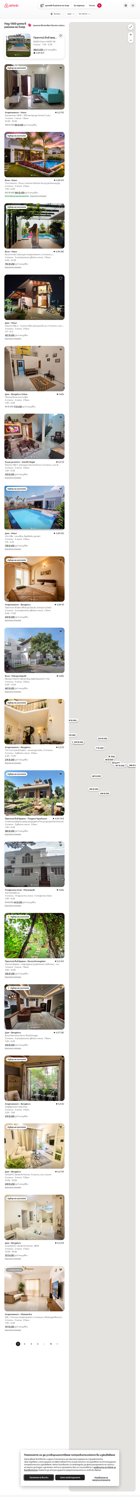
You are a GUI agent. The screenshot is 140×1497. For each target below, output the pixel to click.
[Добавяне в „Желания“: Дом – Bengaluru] (61, 988)
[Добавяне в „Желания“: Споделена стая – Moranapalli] (61, 845)
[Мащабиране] (130, 34)
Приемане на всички (38, 1477)
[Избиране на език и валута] (126, 5)
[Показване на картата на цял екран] (130, 27)
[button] (38, 49)
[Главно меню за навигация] (133, 5)
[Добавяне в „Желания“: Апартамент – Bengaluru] (61, 560)
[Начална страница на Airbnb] (11, 5)
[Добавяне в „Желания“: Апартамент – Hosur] (61, 68)
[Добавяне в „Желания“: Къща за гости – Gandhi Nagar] (61, 417)
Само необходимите (70, 1477)
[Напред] (57, 1344)
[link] (12, 1344)
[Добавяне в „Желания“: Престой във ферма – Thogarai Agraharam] (61, 774)
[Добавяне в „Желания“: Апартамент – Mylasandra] (61, 1269)
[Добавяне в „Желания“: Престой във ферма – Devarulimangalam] (61, 916)
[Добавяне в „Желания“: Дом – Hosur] (61, 278)
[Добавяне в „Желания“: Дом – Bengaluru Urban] (61, 349)
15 (51, 1344)
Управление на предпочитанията (101, 1478)
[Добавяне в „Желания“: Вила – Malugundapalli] (61, 631)
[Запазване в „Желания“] (61, 36)
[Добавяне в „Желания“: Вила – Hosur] (61, 135)
